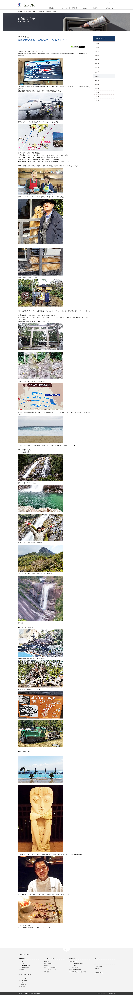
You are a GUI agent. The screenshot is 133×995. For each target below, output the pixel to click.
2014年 (97, 92)
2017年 (97, 80)
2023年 (97, 55)
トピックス (98, 958)
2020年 (97, 68)
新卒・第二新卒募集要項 (75, 970)
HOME (20, 11)
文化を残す (22, 986)
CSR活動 (46, 972)
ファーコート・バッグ (24, 965)
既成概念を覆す (23, 980)
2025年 (97, 47)
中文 (114, 2)
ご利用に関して (111, 993)
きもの (21, 961)
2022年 (97, 60)
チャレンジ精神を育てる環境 (76, 963)
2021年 (97, 64)
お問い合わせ (98, 972)
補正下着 (21, 970)
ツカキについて (49, 958)
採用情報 (72, 958)
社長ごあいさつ (48, 963)
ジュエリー (22, 963)
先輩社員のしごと (73, 961)
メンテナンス (22, 984)
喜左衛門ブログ (27, 11)
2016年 (97, 84)
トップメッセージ (73, 967)
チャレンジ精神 (23, 978)
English (109, 2)
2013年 (97, 96)
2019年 (97, 72)
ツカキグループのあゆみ (50, 967)
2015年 (97, 88)
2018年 (34, 11)
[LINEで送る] (75, 47)
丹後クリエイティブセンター (26, 974)
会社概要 (46, 965)
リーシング (22, 972)
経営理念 (46, 961)
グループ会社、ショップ (50, 970)
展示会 (21, 982)
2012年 (97, 100)
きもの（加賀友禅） (24, 967)
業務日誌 (97, 968)
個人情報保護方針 (100, 993)
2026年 (97, 43)
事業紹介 (22, 958)
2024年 (97, 51)
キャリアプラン (73, 965)
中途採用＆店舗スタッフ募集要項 (77, 972)
